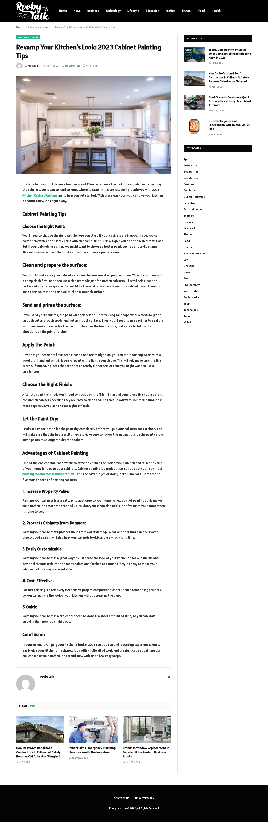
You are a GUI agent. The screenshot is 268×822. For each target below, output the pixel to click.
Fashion (170, 11)
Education (152, 11)
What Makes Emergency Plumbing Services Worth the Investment (92, 750)
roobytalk (33, 65)
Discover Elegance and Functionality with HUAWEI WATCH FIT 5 (229, 125)
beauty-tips (191, 178)
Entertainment (193, 209)
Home (63, 11)
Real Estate (191, 291)
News (77, 11)
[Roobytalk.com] (32, 11)
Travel (187, 316)
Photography (192, 285)
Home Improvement (28, 37)
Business (93, 11)
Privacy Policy (144, 798)
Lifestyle (133, 11)
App (186, 159)
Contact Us (122, 798)
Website (188, 322)
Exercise (189, 215)
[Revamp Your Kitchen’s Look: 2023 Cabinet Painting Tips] (93, 124)
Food (201, 11)
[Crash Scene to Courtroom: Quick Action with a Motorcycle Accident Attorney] (194, 102)
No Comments (72, 65)
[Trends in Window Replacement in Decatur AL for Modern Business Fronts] (147, 729)
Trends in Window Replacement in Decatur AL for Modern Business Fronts (146, 752)
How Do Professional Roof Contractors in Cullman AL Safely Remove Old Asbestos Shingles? (38, 752)
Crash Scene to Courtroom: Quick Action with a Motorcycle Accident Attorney (230, 101)
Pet (186, 278)
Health (216, 11)
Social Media (191, 297)
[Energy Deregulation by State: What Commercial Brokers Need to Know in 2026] (194, 54)
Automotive (191, 165)
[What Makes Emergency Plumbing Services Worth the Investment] (93, 729)
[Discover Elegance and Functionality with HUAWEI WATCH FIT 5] (194, 126)
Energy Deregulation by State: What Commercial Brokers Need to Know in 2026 (230, 53)
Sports (187, 303)
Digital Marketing (194, 197)
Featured (189, 228)
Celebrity (189, 190)
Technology (113, 11)
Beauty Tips (191, 171)
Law (186, 259)
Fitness (187, 11)
